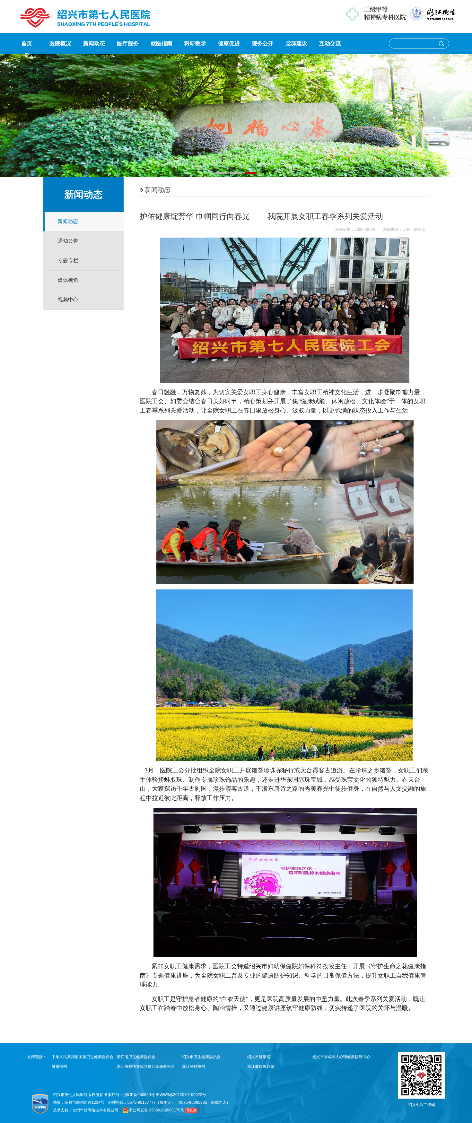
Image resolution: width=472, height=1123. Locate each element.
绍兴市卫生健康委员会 (201, 1057)
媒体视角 (68, 280)
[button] (221, 173)
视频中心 (68, 299)
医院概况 (60, 43)
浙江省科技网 (193, 1066)
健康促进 (229, 43)
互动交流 (330, 43)
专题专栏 (68, 260)
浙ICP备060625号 (139, 1095)
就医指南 (161, 43)
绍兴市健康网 (258, 1057)
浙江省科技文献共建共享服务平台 (146, 1066)
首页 (26, 43)
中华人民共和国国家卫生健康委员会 (82, 1057)
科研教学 (195, 43)
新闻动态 (94, 43)
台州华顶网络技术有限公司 (95, 1110)
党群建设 (296, 43)
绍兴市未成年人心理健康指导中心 (341, 1057)
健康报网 (59, 1066)
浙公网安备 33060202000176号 (156, 1110)
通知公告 (68, 241)
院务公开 (263, 43)
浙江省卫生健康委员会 (136, 1057)
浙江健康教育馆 (260, 1066)
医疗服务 (128, 43)
